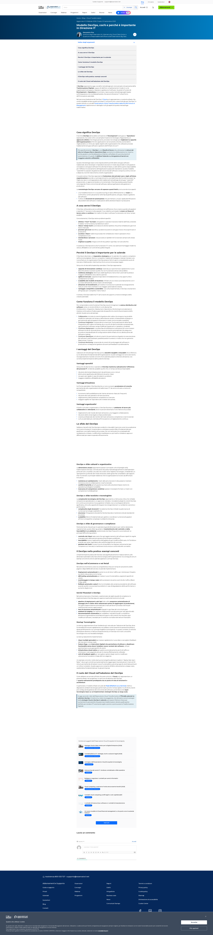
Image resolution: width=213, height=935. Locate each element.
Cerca (136, 7)
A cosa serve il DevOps (86, 52)
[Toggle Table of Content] (133, 42)
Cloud (114, 34)
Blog (142, 2)
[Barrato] (91, 852)
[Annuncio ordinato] (93, 852)
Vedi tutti (106, 823)
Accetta (194, 922)
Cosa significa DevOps (86, 48)
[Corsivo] (86, 852)
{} (105, 852)
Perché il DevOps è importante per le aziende (94, 57)
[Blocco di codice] (100, 852)
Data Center (121, 34)
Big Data (123, 36)
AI (101, 34)
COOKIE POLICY (103, 931)
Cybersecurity (107, 34)
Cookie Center (143, 903)
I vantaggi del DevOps (86, 67)
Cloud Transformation (94, 18)
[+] (107, 852)
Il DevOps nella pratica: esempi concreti (92, 76)
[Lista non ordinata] (96, 852)
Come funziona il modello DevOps (90, 62)
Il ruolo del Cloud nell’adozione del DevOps (93, 81)
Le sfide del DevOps (85, 72)
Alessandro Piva (88, 32)
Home (79, 18)
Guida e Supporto (98, 1)
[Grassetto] (84, 852)
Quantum (86, 36)
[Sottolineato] (89, 852)
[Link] (103, 852)
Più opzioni (194, 928)
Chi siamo (151, 2)
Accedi (134, 841)
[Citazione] (98, 852)
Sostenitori (161, 2)
